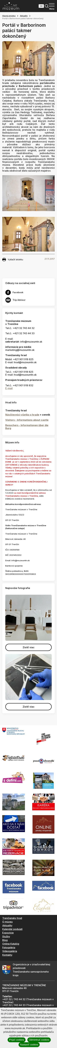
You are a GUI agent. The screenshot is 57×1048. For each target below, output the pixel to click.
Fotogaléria (8, 947)
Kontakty (7, 954)
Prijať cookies (16, 1039)
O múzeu (7, 921)
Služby (6, 936)
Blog (5, 940)
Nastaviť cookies (29, 1044)
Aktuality (24, 16)
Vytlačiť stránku (15, 259)
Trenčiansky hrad (12, 918)
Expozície (8, 932)
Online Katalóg (10, 943)
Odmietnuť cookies (39, 1039)
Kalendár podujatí (12, 929)
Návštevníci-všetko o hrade (22, 414)
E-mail (9, 388)
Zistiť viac (29, 647)
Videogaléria (9, 951)
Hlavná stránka (9, 16)
